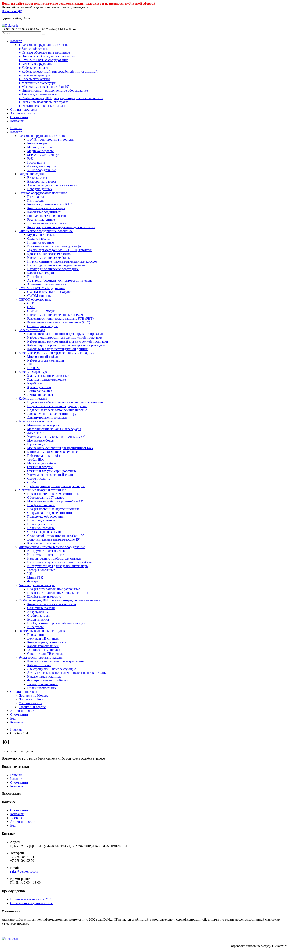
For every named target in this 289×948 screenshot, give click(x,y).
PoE (30, 158)
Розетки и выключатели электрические (55, 661)
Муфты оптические (41, 235)
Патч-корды (35, 200)
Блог (13, 718)
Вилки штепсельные (42, 688)
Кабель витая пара (32, 330)
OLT (30, 303)
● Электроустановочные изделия (42, 105)
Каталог (16, 41)
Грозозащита (36, 162)
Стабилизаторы (38, 615)
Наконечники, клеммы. (44, 676)
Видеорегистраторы (41, 181)
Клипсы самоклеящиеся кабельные (52, 452)
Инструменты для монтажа (46, 551)
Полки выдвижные (41, 520)
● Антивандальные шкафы (38, 94)
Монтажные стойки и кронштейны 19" (55, 501)
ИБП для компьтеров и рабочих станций (56, 623)
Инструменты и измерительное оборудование (52, 547)
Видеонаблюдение (32, 174)
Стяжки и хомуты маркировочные (52, 471)
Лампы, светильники (42, 684)
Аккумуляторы (38, 612)
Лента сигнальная (40, 394)
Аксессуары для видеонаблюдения (52, 185)
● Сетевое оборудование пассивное (44, 52)
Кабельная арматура (33, 372)
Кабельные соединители (44, 212)
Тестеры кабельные (41, 570)
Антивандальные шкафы (37, 585)
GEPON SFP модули (41, 311)
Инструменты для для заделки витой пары (57, 566)
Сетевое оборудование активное (42, 136)
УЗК (30, 573)
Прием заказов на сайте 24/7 (30, 899)
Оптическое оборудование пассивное (46, 231)
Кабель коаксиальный (43, 646)
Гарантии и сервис (32, 707)
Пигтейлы (34, 276)
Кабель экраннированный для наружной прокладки (64, 337)
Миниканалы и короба (43, 425)
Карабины (34, 383)
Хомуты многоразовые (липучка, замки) (56, 436)
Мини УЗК (35, 577)
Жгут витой (35, 433)
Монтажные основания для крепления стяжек (60, 448)
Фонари (33, 581)
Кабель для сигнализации (45, 360)
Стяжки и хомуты (40, 467)
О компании (19, 117)
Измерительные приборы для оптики (54, 558)
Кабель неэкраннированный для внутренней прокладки (67, 341)
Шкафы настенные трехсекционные (53, 493)
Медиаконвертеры (40, 151)
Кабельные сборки (40, 273)
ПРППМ (33, 368)
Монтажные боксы (40, 440)
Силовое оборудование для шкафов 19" (55, 535)
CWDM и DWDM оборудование (42, 288)
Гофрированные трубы (43, 455)
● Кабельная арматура (35, 75)
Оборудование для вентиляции (49, 513)
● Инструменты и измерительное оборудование (53, 90)
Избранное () (12, 11)
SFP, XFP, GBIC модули (44, 155)
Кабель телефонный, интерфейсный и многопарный (57, 353)
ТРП (30, 364)
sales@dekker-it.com (24, 871)
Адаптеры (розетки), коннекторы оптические (59, 280)
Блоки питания (38, 619)
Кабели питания (39, 665)
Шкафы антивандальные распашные (53, 589)
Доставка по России (33, 699)
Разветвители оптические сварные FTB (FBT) (60, 318)
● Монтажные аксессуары (37, 83)
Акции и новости (23, 113)
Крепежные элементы (43, 543)
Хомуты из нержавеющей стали (50, 474)
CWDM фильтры (39, 295)
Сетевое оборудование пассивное (43, 193)
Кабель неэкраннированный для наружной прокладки (66, 334)
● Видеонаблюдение (33, 48)
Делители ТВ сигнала (43, 638)
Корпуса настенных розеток (47, 215)
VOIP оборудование (41, 170)
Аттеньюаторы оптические (46, 284)
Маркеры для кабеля (41, 463)
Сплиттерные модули (42, 326)
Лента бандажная (39, 391)
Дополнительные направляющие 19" (53, 539)
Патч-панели (36, 196)
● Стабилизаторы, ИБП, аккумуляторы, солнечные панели (61, 98)
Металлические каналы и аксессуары (54, 429)
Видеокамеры (37, 177)
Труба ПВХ (35, 459)
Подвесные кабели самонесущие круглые (57, 406)
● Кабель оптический (34, 79)
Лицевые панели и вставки (46, 223)
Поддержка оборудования (45, 516)
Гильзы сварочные (40, 242)
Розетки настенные (41, 219)
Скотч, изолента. (39, 478)
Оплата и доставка (23, 109)
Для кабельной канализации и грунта (54, 414)
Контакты (17, 121)
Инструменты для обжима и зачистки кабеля (59, 562)
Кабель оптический (33, 398)
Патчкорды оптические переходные (53, 269)
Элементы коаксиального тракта (42, 631)
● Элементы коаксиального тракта (44, 102)
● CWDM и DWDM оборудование (43, 60)
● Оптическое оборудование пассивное (47, 56)
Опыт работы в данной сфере (31, 903)
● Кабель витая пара (33, 67)
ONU (31, 307)
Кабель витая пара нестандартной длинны (57, 349)
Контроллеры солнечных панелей (51, 604)
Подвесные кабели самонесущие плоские (57, 410)
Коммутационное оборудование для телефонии (61, 227)
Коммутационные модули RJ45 (49, 204)
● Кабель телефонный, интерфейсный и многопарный (58, 71)
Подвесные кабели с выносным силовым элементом (65, 402)
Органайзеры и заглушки (45, 532)
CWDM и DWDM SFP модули (49, 292)
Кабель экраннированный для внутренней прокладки (66, 345)
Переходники (37, 634)
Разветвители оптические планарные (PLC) (58, 322)
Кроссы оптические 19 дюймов (49, 254)
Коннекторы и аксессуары (46, 208)
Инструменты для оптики (45, 554)
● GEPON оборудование (36, 64)
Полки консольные (41, 528)
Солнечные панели (41, 608)
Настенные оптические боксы (48, 257)
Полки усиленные (40, 524)
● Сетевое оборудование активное (43, 45)
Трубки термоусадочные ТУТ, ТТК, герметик (59, 250)
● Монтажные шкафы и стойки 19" (44, 86)
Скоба (31, 482)
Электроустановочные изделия (41, 657)
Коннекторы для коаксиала (46, 642)
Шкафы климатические (44, 596)
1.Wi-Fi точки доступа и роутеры (50, 139)
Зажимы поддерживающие (46, 379)
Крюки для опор (39, 387)
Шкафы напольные (41, 505)
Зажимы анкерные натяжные (48, 375)
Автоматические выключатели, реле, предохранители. (66, 672)
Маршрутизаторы (39, 147)
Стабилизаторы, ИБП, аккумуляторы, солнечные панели (59, 600)
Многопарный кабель (42, 356)
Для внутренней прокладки (47, 417)
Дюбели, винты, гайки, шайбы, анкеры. (56, 486)
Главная (16, 128)
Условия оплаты (30, 703)
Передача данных (39, 189)
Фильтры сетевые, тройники (47, 680)
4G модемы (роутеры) (42, 166)
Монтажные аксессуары (36, 421)
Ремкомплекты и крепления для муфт (54, 246)
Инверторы (35, 627)
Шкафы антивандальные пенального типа (57, 592)
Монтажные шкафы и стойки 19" (43, 490)
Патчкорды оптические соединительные (56, 265)
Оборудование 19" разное (45, 497)
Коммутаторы (37, 143)
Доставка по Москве (33, 695)
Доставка (16, 818)
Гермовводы (36, 444)
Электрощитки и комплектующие (51, 669)
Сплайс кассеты (38, 238)
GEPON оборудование (35, 299)
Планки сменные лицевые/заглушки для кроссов (62, 261)
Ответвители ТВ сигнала (45, 653)
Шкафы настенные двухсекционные (53, 509)
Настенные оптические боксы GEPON (55, 314)
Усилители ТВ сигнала (43, 650)
